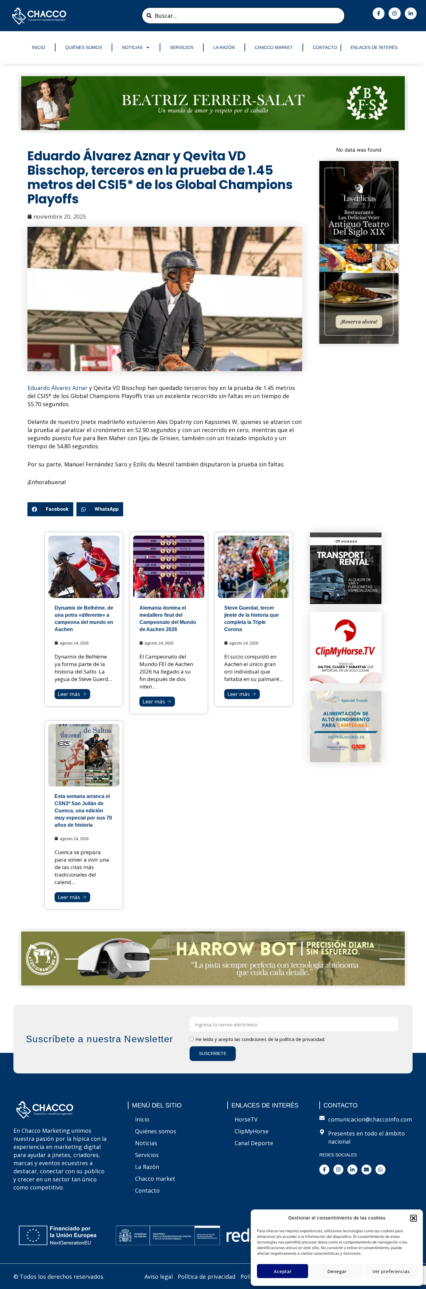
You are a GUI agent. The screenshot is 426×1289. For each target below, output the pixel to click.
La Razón (224, 47)
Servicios (181, 47)
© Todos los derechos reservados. (58, 1276)
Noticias (132, 47)
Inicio (38, 47)
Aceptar (283, 1271)
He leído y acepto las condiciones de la (260, 1039)
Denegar (336, 1271)
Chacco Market (274, 47)
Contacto (325, 47)
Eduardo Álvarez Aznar (57, 388)
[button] (413, 1218)
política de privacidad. (302, 1039)
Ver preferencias (391, 1271)
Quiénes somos (83, 47)
